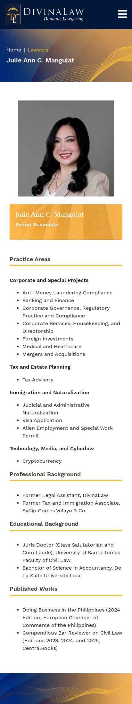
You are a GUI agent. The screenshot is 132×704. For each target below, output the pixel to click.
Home (13, 50)
